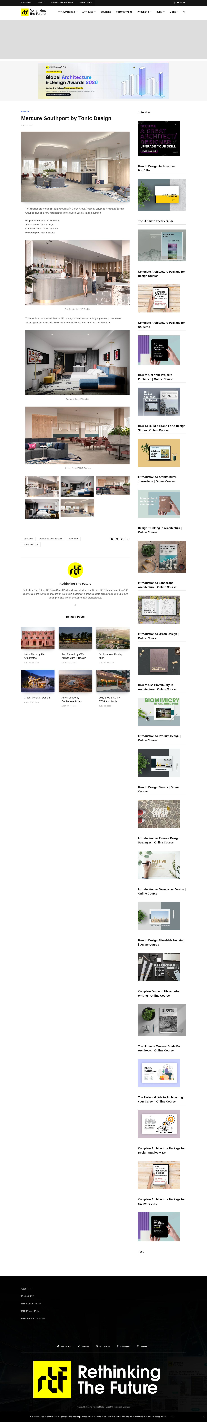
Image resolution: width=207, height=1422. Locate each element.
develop (28, 539)
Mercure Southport (50, 539)
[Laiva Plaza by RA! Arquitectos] (37, 638)
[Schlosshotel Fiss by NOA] (113, 638)
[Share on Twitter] (117, 539)
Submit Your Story (62, 3)
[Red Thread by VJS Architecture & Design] (75, 638)
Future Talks (124, 12)
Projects (143, 12)
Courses (106, 12)
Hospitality (27, 111)
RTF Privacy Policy (30, 1311)
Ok (172, 1417)
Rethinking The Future (75, 583)
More (173, 12)
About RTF (26, 1289)
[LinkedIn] (122, 539)
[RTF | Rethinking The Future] (35, 12)
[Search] (184, 12)
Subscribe (86, 3)
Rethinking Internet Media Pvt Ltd (97, 1407)
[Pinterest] (127, 539)
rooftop (73, 539)
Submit (160, 12)
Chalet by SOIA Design (37, 697)
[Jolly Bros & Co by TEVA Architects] (113, 681)
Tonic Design (31, 544)
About (41, 3)
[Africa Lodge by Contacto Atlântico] (75, 681)
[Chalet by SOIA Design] (37, 681)
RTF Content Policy (31, 1303)
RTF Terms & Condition (33, 1318)
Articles (87, 12)
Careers (26, 3)
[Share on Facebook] (112, 539)
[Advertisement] (103, 39)
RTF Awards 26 (66, 12)
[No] (203, 1416)
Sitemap (126, 1407)
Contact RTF (27, 1296)
